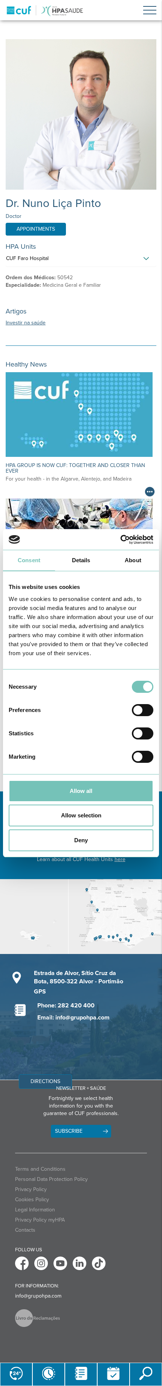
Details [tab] (81, 560)
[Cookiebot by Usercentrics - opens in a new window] (120, 540)
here (120, 859)
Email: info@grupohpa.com (73, 1017)
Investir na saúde (26, 322)
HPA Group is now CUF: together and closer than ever (75, 468)
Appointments (36, 229)
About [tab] (133, 560)
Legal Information (35, 1209)
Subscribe (69, 1131)
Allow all (81, 791)
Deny (81, 840)
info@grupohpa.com (38, 1296)
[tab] (81, 260)
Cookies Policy (32, 1199)
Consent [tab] (29, 560)
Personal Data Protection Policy (51, 1179)
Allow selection (81, 815)
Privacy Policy (31, 1189)
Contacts (25, 1230)
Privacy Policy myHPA (40, 1220)
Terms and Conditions (40, 1169)
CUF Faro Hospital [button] (27, 258)
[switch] (142, 710)
